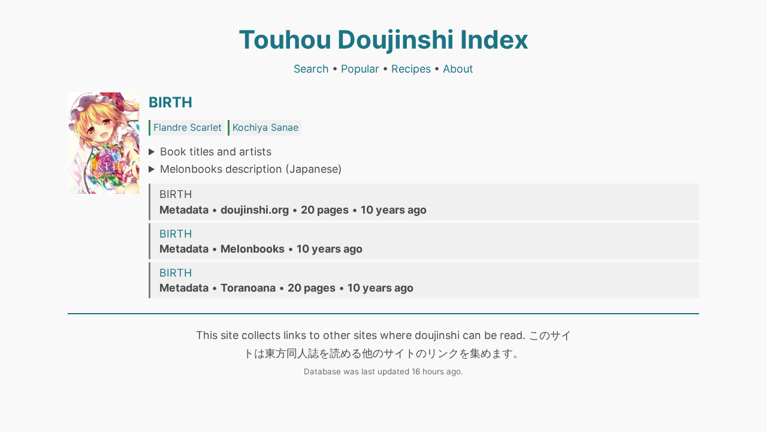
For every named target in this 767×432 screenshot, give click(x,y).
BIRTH (170, 102)
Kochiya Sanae (265, 127)
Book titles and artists (215, 151)
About (458, 68)
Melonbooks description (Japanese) (251, 169)
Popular (360, 68)
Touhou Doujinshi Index (383, 39)
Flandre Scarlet (187, 127)
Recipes (411, 68)
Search (311, 68)
